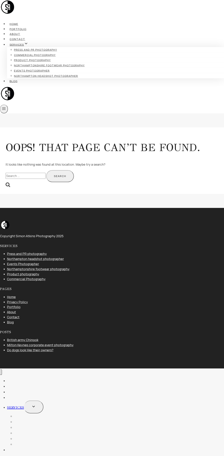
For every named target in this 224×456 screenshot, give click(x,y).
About (15, 34)
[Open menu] (4, 109)
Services (15, 407)
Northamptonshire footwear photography (49, 65)
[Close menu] (1, 372)
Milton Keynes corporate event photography (40, 345)
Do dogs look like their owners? (30, 350)
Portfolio (18, 29)
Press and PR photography (35, 49)
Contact (17, 39)
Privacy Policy (17, 302)
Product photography (32, 60)
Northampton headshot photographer (46, 76)
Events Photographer (32, 70)
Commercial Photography (35, 55)
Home (14, 24)
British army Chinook (22, 340)
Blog (14, 81)
